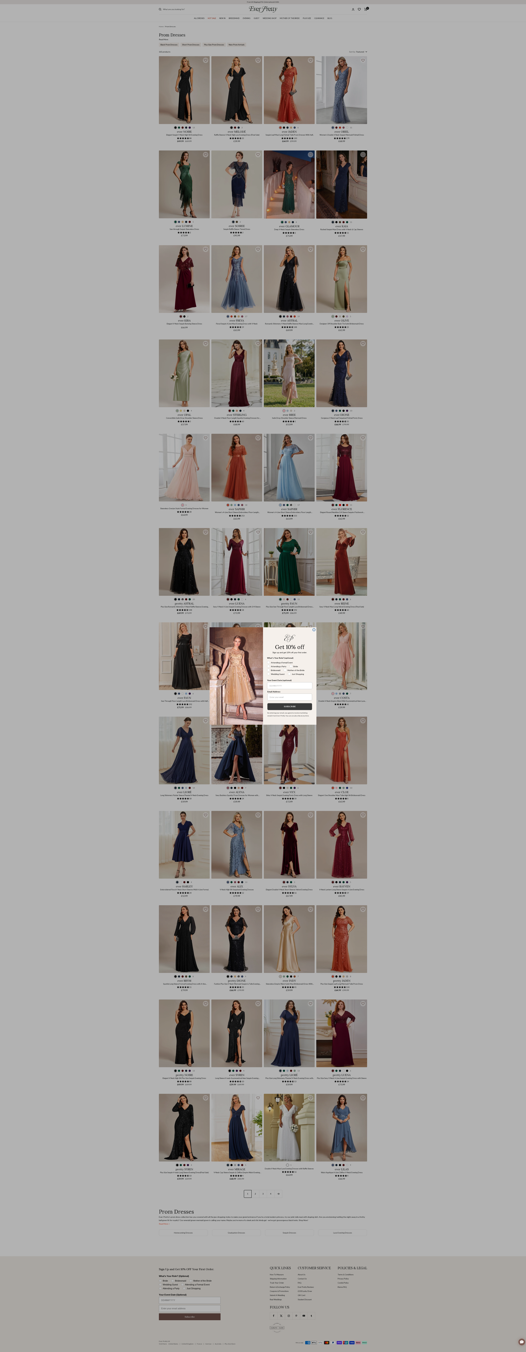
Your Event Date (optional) (279, 680)
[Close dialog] (314, 629)
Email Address (273, 691)
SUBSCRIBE (290, 706)
